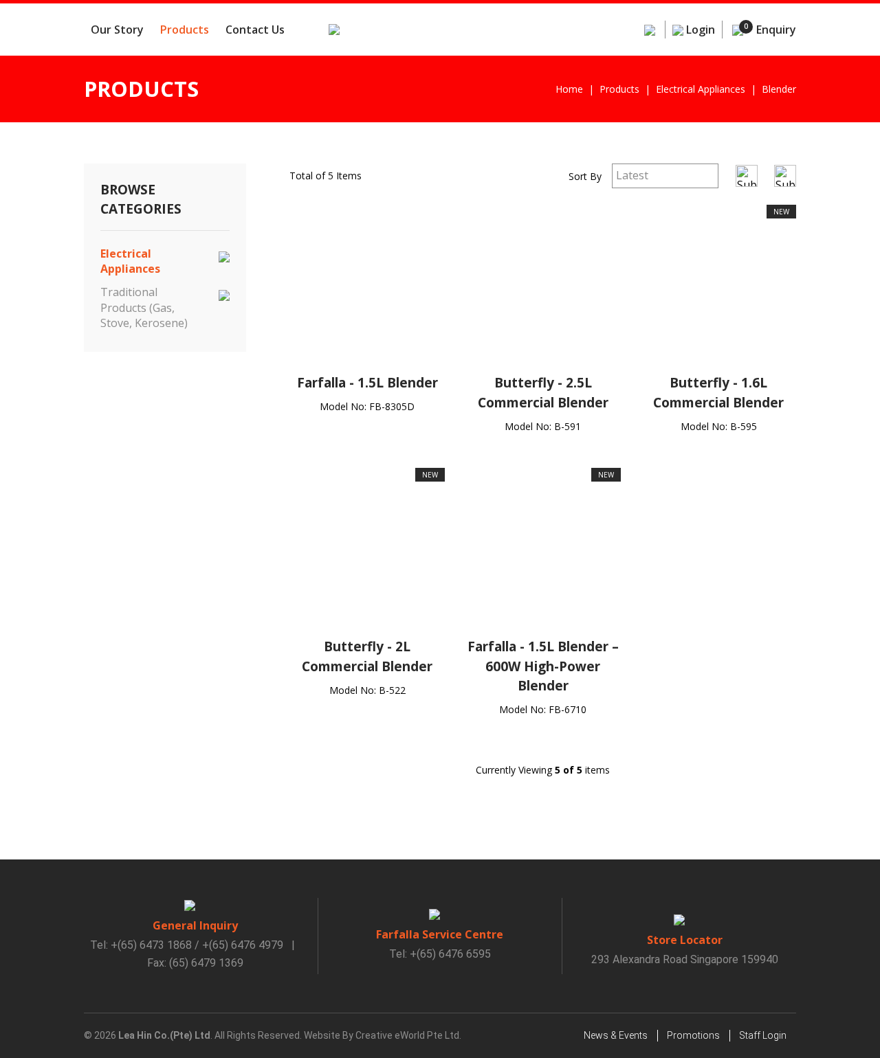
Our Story (117, 29)
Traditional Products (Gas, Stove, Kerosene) (144, 307)
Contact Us (255, 29)
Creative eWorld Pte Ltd (407, 1035)
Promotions (693, 1035)
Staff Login (762, 1035)
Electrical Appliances (130, 261)
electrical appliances (700, 88)
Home (569, 88)
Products (184, 29)
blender (779, 88)
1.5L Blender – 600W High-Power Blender (552, 666)
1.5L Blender (398, 383)
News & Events (616, 1035)
